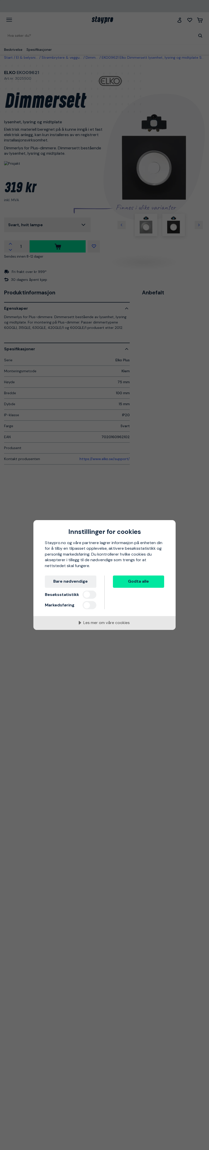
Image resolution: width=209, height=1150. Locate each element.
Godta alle (138, 581)
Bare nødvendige (70, 581)
